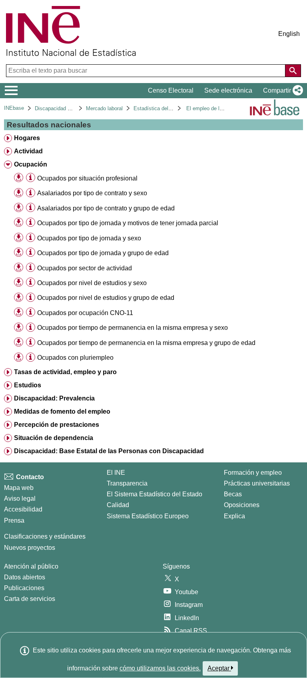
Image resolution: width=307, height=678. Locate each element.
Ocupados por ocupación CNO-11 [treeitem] (85, 312)
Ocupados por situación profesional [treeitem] (87, 178)
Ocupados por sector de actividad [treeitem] (84, 268)
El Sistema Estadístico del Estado (154, 494)
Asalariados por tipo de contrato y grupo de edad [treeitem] (106, 208)
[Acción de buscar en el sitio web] (293, 70)
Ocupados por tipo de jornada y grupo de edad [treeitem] (103, 253)
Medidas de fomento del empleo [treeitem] (62, 411)
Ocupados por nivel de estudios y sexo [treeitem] (92, 283)
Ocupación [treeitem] (30, 164)
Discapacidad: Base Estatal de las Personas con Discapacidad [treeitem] (109, 451)
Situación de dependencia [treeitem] (53, 437)
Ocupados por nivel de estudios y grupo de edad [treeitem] (105, 297)
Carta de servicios (29, 598)
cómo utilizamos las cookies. (160, 668)
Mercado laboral (104, 108)
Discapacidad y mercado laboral (72, 108)
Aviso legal (20, 498)
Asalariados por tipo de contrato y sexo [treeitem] (92, 193)
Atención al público (31, 566)
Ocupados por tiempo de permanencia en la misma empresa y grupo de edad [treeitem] (146, 342)
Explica (234, 516)
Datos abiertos (24, 577)
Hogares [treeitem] (27, 138)
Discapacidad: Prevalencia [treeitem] (54, 398)
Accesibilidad (23, 509)
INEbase (14, 108)
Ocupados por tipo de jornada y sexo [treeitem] (89, 238)
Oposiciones (241, 505)
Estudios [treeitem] (27, 385)
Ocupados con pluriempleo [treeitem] (75, 357)
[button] (281, 90)
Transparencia (127, 483)
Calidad (118, 505)
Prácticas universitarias (257, 483)
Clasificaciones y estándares (45, 536)
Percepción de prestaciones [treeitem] (56, 424)
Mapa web (19, 487)
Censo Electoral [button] (170, 90)
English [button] (289, 33)
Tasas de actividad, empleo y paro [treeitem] (65, 372)
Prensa (14, 520)
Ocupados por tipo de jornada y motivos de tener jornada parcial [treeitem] (127, 223)
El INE (116, 472)
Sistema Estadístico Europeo (148, 516)
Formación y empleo (253, 472)
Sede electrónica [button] (228, 90)
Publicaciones (24, 588)
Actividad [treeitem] (28, 151)
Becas (233, 494)
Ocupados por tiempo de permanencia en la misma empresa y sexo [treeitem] (132, 327)
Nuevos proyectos (29, 547)
